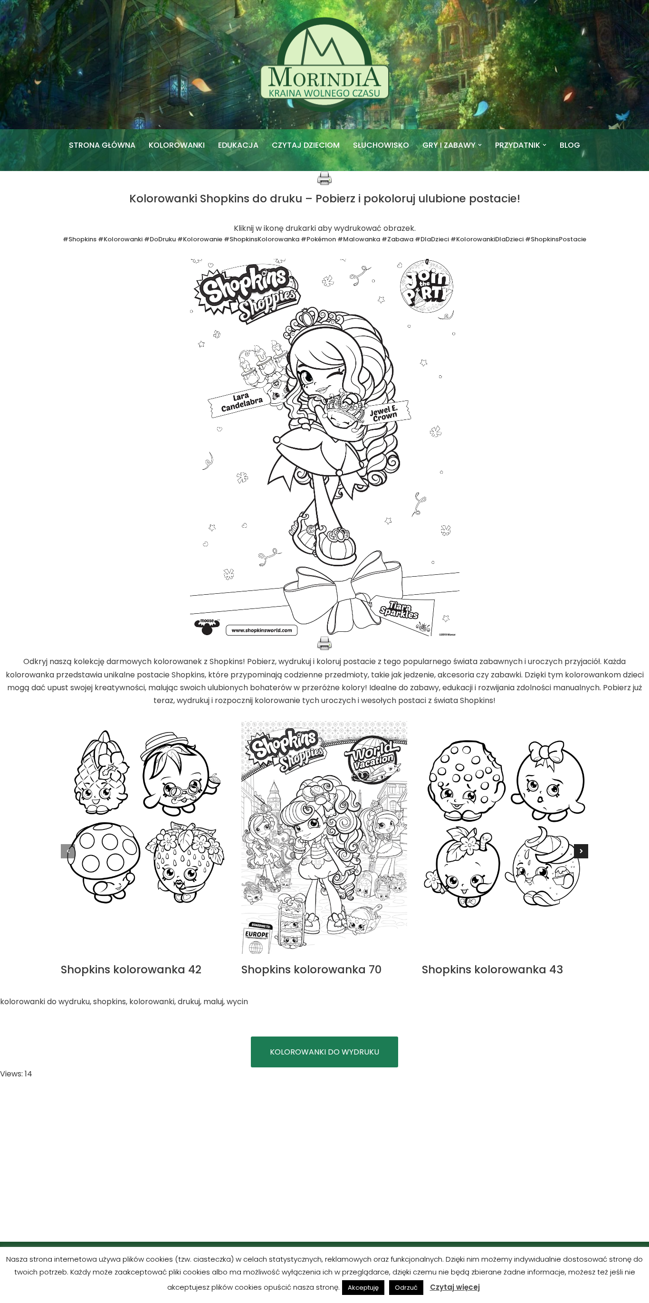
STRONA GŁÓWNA (102, 145)
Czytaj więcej (455, 1287)
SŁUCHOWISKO (381, 145)
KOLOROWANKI (177, 145)
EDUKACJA (238, 145)
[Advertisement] (324, 1160)
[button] (480, 145)
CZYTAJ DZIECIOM (306, 145)
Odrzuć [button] (406, 1287)
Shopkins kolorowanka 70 (311, 969)
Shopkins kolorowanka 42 (131, 969)
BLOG (570, 145)
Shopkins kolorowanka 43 (492, 969)
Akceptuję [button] (363, 1287)
